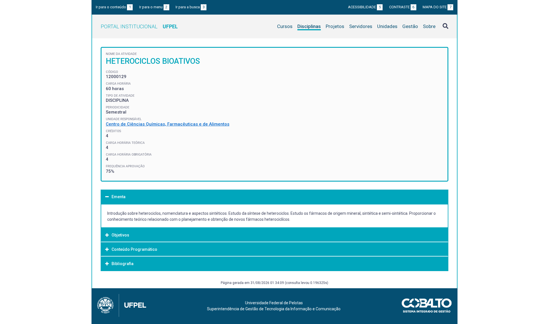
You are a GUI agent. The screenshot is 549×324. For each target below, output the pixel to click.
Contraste (402, 7)
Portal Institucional (139, 26)
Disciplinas (309, 26)
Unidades (387, 26)
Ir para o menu (153, 7)
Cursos (285, 26)
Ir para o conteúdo (113, 7)
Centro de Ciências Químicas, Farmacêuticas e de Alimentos (167, 124)
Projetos (335, 26)
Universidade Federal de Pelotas (274, 303)
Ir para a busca (190, 7)
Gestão (410, 26)
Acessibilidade (364, 7)
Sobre (429, 26)
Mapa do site (437, 7)
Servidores (360, 26)
